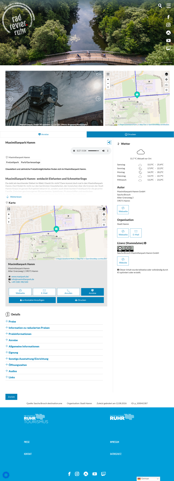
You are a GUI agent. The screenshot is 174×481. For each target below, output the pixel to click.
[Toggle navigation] (168, 6)
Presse (26, 442)
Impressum (114, 442)
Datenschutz (116, 454)
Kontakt (28, 454)
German (145, 478)
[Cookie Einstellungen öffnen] (6, 475)
